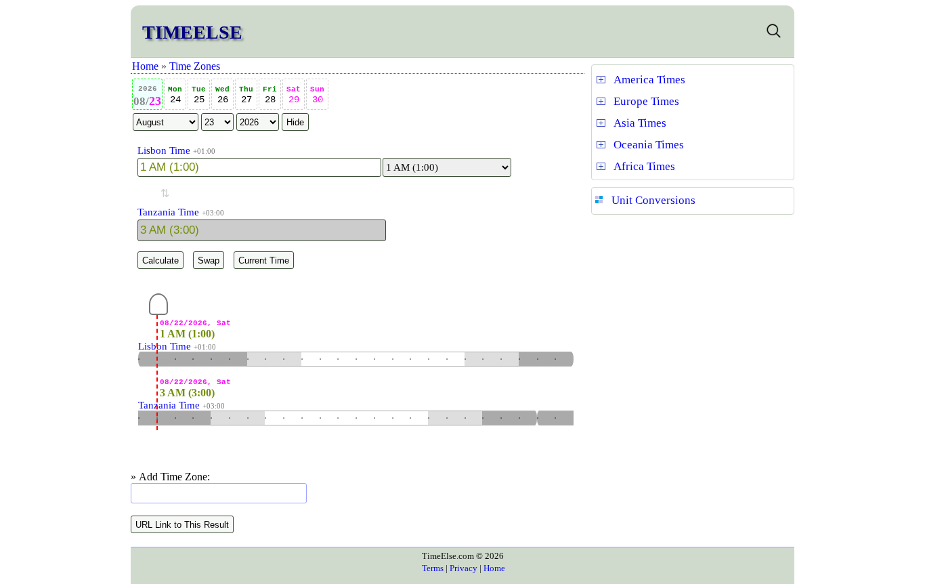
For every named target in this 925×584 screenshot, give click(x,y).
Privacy (463, 568)
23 (147, 96)
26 (222, 95)
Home (145, 66)
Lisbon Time (163, 150)
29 (293, 95)
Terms (433, 568)
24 (175, 95)
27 (246, 95)
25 (199, 95)
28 (270, 95)
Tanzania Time (168, 212)
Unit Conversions (653, 200)
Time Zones (194, 66)
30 (317, 95)
